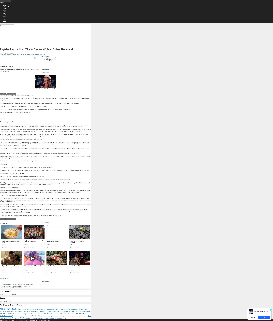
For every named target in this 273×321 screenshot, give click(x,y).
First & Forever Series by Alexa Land (35, 54)
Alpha (4, 14)
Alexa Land (19, 54)
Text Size (14, 93)
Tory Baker (48, 318)
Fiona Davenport (76, 309)
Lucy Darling (65, 313)
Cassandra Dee (36, 309)
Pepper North (69, 316)
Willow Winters (62, 318)
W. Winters (55, 318)
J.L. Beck (25, 311)
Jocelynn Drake (82, 311)
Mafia (4, 16)
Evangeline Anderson (61, 309)
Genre (4, 10)
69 (8, 71)
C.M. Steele (28, 309)
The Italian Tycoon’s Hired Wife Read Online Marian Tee (15, 286)
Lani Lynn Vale (28, 313)
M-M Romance (8, 54)
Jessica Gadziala (70, 311)
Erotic (4, 18)
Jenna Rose (51, 311)
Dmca (4, 21)
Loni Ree (58, 313)
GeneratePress (46, 320)
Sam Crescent (16, 318)
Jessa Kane (59, 311)
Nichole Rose (35, 316)
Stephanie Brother (39, 318)
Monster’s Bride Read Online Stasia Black (11, 288)
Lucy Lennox (72, 313)
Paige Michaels (53, 316)
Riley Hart (84, 316)
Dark (4, 13)
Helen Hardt (11, 311)
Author (5, 8)
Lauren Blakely (39, 313)
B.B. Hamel (19, 309)
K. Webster (11, 313)
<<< (1, 71)
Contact (5, 19)
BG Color (8, 93)
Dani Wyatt (44, 309)
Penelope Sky (62, 316)
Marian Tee (6, 316)
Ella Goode (51, 309)
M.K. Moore (80, 314)
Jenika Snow (41, 311)
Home (4, 5)
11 (5, 71)
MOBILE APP (6, 7)
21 (6, 71)
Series (4, 11)
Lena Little (49, 314)
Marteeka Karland (17, 316)
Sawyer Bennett (29, 318)
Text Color (3, 93)
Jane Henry (32, 311)
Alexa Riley (8, 308)
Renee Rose (77, 316)
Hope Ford (18, 311)
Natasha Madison (25, 316)
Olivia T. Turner (45, 316)
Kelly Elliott (17, 313)
